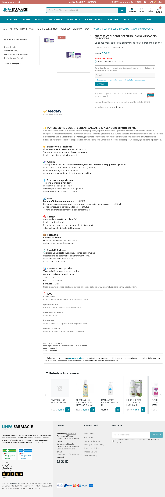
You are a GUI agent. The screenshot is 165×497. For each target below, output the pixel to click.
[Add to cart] (67, 409)
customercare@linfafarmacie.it (70, 454)
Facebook (58, 462)
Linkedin (66, 462)
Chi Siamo (88, 437)
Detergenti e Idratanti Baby (16, 54)
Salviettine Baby (11, 51)
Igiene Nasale (10, 47)
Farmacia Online (75, 358)
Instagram (62, 462)
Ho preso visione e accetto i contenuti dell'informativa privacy (121, 80)
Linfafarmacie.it (16, 483)
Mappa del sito (90, 452)
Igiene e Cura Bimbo (15, 39)
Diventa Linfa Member (12, 2)
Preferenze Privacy (92, 448)
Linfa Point (88, 434)
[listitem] (60, 395)
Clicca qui (119, 107)
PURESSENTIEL (118, 48)
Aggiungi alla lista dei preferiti (110, 61)
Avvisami (101, 84)
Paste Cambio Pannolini (14, 58)
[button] (45, 395)
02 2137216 (91, 2)
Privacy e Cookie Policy (94, 445)
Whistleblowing (90, 455)
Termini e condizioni (92, 441)
